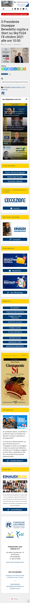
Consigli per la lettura (10, 355)
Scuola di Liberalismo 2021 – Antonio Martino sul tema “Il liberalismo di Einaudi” (14, 113)
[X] (12, 9)
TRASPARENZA (15, 584)
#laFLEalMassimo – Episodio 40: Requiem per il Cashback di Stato (15, 156)
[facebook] (18, 9)
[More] (24, 69)
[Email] (18, 69)
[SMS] (21, 69)
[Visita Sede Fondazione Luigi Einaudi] (15, 6)
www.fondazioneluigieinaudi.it (15, 562)
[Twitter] (9, 69)
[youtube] (23, 9)
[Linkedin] (15, 69)
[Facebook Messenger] (5, 69)
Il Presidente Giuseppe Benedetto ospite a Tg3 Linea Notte (14, 141)
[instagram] (20, 9)
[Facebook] (12, 69)
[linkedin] (15, 9)
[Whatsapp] (2, 69)
